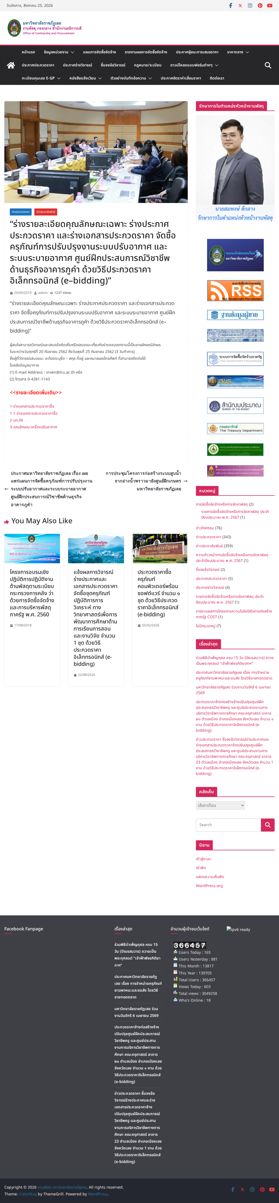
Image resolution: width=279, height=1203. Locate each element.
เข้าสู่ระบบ (203, 859)
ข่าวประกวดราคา (20, 212)
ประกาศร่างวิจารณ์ (77, 65)
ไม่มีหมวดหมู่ (206, 626)
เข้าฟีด (201, 868)
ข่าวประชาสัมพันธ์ (46, 212)
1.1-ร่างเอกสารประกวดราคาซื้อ (33, 413)
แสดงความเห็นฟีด (210, 877)
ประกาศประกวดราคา (38, 65)
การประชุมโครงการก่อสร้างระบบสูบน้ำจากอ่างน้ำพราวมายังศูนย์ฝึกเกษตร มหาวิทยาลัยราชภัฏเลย (143, 481)
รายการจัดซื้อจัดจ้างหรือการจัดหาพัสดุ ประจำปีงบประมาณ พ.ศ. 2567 (235, 514)
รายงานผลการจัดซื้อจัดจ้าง (146, 52)
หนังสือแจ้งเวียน (82, 78)
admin (43, 292)
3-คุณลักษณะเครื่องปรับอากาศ (33, 427)
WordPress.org (209, 886)
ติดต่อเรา (217, 78)
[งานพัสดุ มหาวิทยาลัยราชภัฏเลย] (10, 65)
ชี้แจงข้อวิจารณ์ (113, 65)
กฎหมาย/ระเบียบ (148, 65)
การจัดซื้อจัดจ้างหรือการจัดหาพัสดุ (222, 504)
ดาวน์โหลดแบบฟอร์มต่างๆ (191, 65)
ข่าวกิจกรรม (205, 528)
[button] (71, 52)
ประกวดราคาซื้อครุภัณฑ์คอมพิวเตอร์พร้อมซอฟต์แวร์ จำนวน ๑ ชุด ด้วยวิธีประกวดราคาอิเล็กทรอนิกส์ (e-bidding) (159, 593)
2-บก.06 (16, 420)
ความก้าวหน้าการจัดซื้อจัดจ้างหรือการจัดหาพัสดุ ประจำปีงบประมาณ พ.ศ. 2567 (232, 558)
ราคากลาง (235, 52)
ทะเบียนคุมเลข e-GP (38, 78)
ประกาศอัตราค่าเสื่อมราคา (181, 78)
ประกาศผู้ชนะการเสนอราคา (197, 52)
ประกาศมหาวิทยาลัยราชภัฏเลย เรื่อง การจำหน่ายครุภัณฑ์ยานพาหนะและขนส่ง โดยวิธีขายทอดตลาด (234, 675)
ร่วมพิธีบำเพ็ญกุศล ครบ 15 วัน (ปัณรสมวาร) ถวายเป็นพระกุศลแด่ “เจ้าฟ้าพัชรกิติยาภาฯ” (235, 660)
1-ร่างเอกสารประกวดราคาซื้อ (32, 406)
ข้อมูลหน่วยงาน (56, 52)
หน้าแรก (28, 52)
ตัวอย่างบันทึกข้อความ (128, 78)
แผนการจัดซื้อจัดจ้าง (99, 52)
